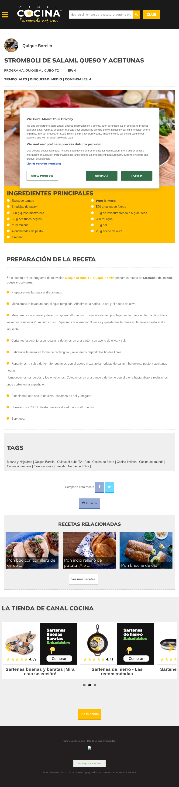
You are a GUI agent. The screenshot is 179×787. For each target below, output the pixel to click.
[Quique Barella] (34, 51)
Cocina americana (19, 466)
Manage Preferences (89, 763)
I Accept (137, 175)
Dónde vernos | (95, 741)
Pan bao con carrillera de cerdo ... (31, 562)
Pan (87, 462)
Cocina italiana (127, 462)
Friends (60, 466)
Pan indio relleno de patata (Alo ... (83, 562)
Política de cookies (126, 772)
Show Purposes (42, 175)
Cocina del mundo (151, 462)
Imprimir (91, 503)
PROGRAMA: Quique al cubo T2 (31, 70)
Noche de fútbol (78, 466)
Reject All (101, 175)
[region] (89, 148)
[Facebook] (99, 487)
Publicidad (110, 741)
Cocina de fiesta (103, 462)
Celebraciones (43, 466)
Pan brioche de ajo (139, 565)
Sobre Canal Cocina (74, 741)
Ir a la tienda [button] (89, 714)
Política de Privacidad (102, 772)
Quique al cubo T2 (69, 462)
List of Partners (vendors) (44, 163)
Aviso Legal (82, 772)
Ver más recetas (83, 579)
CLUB (152, 14)
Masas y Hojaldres (19, 462)
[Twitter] (109, 487)
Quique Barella (45, 462)
